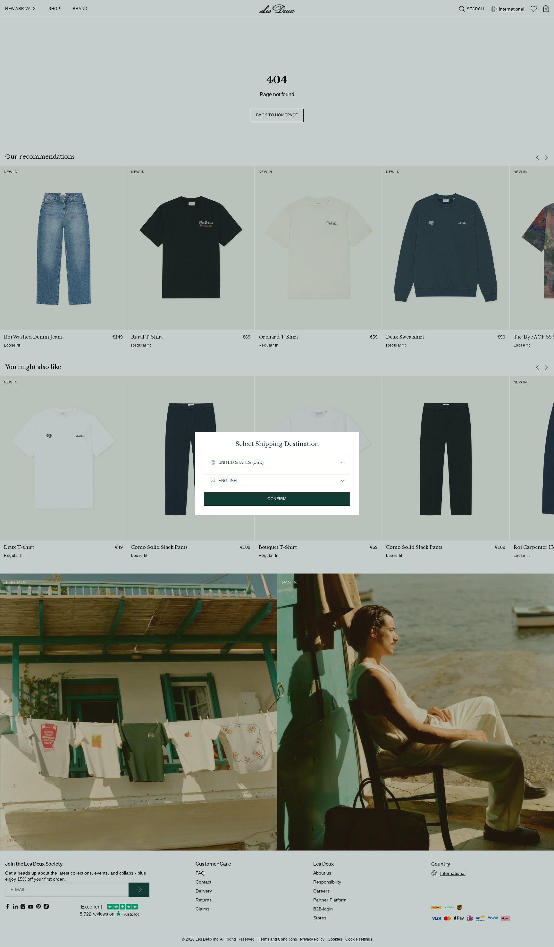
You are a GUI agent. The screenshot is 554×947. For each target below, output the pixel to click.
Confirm (277, 499)
